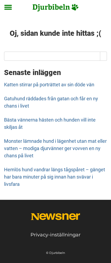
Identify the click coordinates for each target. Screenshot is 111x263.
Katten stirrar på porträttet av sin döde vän (49, 84)
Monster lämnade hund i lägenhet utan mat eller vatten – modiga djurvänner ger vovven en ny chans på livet (55, 148)
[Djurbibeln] (55, 7)
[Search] (103, 56)
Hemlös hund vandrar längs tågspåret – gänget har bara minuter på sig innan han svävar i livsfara (54, 177)
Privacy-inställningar (55, 235)
